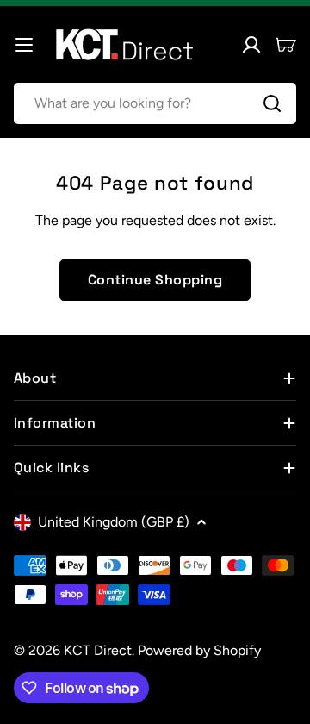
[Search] (272, 103)
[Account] (251, 44)
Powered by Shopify (199, 650)
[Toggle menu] (24, 44)
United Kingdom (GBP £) (113, 522)
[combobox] (155, 103)
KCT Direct (98, 650)
